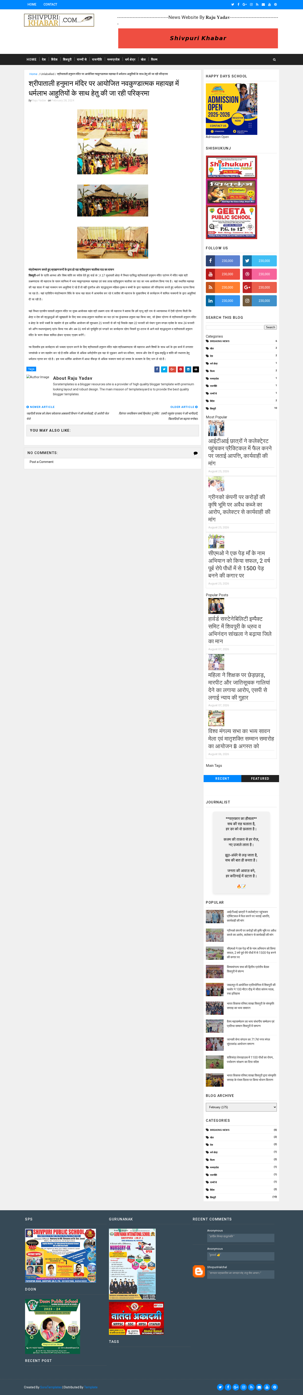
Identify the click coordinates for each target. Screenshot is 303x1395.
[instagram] (251, 4)
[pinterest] (275, 4)
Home (32, 4)
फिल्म (154, 59)
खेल (143, 59)
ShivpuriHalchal (217, 1267)
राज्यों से (82, 59)
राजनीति (97, 59)
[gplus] (245, 4)
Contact (50, 4)
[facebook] (238, 4)
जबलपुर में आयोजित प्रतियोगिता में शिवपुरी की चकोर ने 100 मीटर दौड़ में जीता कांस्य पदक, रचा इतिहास (251, 989)
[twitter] (232, 4)
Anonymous (215, 1230)
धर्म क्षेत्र (130, 59)
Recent (222, 778)
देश (44, 59)
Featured (260, 778)
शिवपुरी (67, 59)
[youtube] (269, 4)
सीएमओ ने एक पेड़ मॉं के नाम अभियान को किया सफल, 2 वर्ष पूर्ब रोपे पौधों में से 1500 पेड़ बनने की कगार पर (251, 953)
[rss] (257, 4)
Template (91, 1387)
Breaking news (220, 341)
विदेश (54, 59)
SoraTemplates (51, 1387)
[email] (263, 4)
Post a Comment (41, 462)
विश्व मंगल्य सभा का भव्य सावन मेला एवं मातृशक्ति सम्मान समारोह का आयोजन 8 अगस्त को (241, 739)
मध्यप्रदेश (113, 59)
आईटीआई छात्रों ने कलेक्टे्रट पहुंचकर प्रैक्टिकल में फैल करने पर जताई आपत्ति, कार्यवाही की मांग (248, 916)
